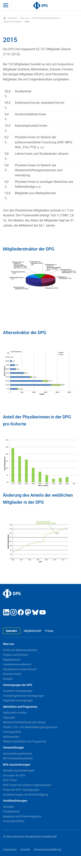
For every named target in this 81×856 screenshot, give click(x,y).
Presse (49, 631)
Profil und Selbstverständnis (45, 18)
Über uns (24, 18)
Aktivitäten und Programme (20, 706)
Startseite (12, 18)
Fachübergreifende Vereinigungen (23, 695)
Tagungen (9, 717)
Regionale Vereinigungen (18, 700)
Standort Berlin (12, 674)
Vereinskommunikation (17, 664)
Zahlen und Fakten (12, 21)
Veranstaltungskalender (17, 753)
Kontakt (8, 678)
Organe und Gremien (15, 654)
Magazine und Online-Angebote (22, 816)
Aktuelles (8, 806)
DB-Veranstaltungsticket (18, 758)
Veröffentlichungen (15, 800)
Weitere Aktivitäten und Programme (24, 741)
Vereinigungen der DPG (17, 685)
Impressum (10, 849)
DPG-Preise (10, 780)
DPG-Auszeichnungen (16, 764)
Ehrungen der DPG (14, 775)
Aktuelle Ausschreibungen (18, 770)
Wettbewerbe (11, 736)
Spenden (11, 631)
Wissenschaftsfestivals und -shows (24, 722)
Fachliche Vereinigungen (18, 690)
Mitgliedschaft (32, 631)
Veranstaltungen (13, 747)
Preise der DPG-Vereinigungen (21, 789)
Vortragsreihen (12, 731)
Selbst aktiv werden (15, 712)
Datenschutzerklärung (47, 849)
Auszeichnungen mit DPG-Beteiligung (25, 794)
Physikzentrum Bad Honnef (19, 669)
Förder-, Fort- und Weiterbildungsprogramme (30, 727)
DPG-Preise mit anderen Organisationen (27, 785)
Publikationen (11, 811)
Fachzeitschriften (13, 821)
